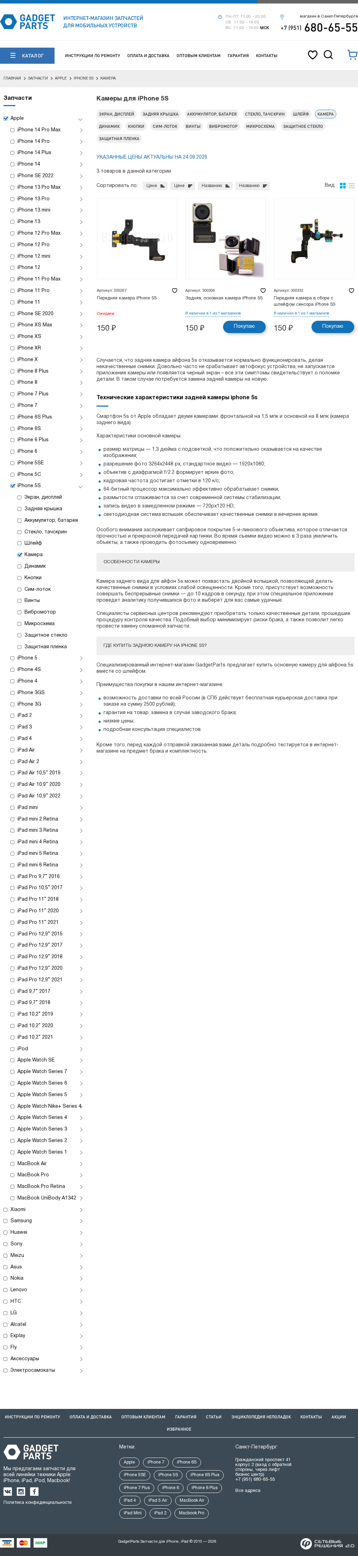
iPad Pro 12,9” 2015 (40, 934)
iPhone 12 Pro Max (38, 233)
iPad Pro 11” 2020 (38, 911)
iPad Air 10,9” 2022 (38, 796)
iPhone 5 (27, 658)
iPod (22, 1049)
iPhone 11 (28, 302)
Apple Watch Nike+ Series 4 (49, 1106)
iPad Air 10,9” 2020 (38, 784)
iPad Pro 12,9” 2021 (40, 980)
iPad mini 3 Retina (37, 830)
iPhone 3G (29, 704)
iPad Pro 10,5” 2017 (40, 888)
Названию (212, 186)
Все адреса (247, 1491)
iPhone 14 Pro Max (38, 130)
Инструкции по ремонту (92, 55)
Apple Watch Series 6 (42, 1083)
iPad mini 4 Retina (37, 842)
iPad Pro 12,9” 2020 (40, 968)
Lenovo (18, 1290)
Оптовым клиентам (199, 55)
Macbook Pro (191, 1513)
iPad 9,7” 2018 (33, 1003)
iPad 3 (24, 727)
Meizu (17, 1255)
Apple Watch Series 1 (42, 1152)
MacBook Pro (33, 1175)
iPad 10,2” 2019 (35, 1014)
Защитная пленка (45, 647)
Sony (16, 1244)
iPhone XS (29, 336)
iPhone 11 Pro (33, 291)
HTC (15, 1301)
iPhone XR (29, 348)
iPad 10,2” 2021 (35, 1037)
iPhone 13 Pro (33, 199)
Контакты (267, 55)
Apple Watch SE (36, 1060)
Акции (338, 1416)
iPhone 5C (29, 474)
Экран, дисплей (43, 497)
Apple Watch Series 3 (42, 1129)
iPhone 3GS (31, 693)
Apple (17, 118)
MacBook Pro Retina (41, 1186)
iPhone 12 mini (33, 256)
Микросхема (39, 624)
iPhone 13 (28, 222)
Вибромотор (40, 612)
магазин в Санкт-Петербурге (329, 16)
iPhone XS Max (34, 325)
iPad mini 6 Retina (37, 865)
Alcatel (18, 1324)
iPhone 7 (27, 405)
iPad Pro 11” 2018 (38, 899)
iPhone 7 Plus (33, 394)
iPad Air (26, 750)
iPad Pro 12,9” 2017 (40, 945)
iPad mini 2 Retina (37, 819)
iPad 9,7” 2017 (33, 991)
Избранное (179, 1429)
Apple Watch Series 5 (42, 1095)
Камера (33, 555)
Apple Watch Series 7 (42, 1072)
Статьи (214, 1416)
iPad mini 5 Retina (37, 853)
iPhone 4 (27, 681)
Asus (16, 1267)
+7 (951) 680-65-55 (255, 1480)
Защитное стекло (45, 635)
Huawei (18, 1232)
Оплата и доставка (148, 55)
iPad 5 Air (158, 1500)
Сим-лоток (37, 589)
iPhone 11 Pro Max (38, 279)
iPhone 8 (27, 382)
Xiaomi (18, 1210)
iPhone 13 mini (33, 210)
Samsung (21, 1221)
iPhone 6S (29, 429)
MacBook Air (32, 1164)
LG (13, 1313)
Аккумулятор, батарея (51, 520)
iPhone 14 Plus (34, 153)
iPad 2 (24, 715)
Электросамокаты (32, 1370)
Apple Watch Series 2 (42, 1141)
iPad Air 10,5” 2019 (38, 773)
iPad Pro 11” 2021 (38, 922)
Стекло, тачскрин (45, 532)
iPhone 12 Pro (33, 245)
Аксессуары (24, 1359)
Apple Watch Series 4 (42, 1117)
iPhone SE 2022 (35, 176)
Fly (13, 1347)
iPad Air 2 (28, 762)
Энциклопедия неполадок (261, 1416)
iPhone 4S (29, 670)
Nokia (16, 1278)
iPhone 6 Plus (33, 440)
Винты (32, 601)
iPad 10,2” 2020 (35, 1026)
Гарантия (238, 55)
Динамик (35, 566)
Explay (17, 1336)
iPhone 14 (28, 164)
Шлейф (33, 543)
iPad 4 (24, 738)
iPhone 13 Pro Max (38, 187)
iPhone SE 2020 (35, 314)
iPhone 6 (27, 451)
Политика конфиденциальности (37, 1503)
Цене (151, 186)
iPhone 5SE (30, 463)
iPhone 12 (28, 267)
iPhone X (27, 360)
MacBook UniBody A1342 (46, 1198)
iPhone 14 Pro (33, 141)
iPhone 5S (29, 486)
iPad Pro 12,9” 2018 (40, 957)
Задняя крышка (43, 509)
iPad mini (27, 807)
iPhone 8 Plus (33, 371)
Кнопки (33, 578)
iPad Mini (133, 1513)
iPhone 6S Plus (34, 417)
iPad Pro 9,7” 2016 (38, 876)
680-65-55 (319, 27)
